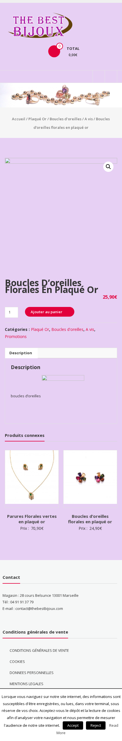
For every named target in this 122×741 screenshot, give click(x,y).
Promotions (16, 336)
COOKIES (17, 661)
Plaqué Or (37, 118)
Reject (96, 725)
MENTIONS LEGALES (26, 683)
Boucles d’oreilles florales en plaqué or (90, 519)
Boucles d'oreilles (65, 118)
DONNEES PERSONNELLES (32, 672)
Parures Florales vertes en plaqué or (32, 519)
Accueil (18, 118)
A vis (89, 118)
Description (20, 352)
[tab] (21, 353)
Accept (73, 725)
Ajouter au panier (46, 311)
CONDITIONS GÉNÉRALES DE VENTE (39, 650)
